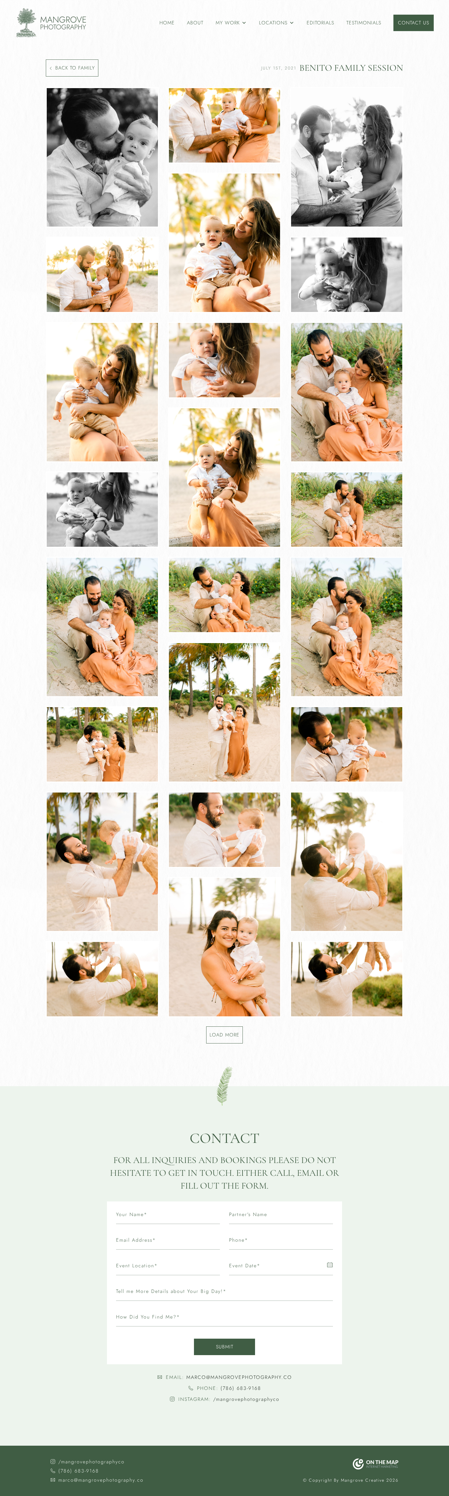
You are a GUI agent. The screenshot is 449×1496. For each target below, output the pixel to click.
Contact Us (413, 22)
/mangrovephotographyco (246, 1399)
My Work (228, 22)
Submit (224, 1346)
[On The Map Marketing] (376, 1464)
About (195, 22)
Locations (273, 22)
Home (167, 22)
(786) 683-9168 (241, 1388)
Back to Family (75, 67)
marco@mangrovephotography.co (239, 1377)
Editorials (320, 22)
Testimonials (363, 22)
